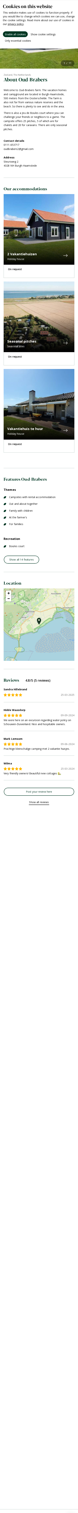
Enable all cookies (15, 34)
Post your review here (39, 791)
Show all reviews (39, 802)
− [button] (8, 598)
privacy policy (16, 24)
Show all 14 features (21, 559)
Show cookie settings (43, 34)
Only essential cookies (18, 40)
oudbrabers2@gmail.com (19, 149)
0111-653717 (11, 144)
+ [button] (8, 593)
